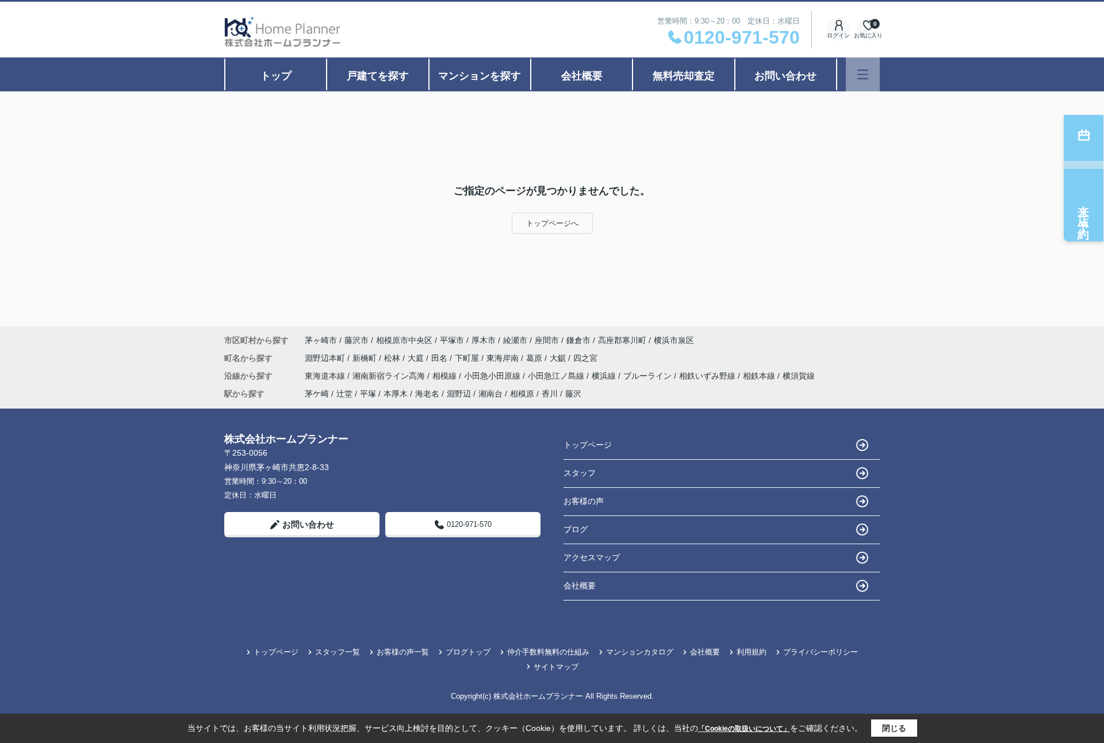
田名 (440, 358)
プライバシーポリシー (820, 652)
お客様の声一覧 (403, 652)
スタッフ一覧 (337, 652)
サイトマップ (556, 667)
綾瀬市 (515, 340)
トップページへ (552, 223)
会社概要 (582, 76)
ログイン (838, 35)
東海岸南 (503, 358)
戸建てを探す (378, 76)
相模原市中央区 (404, 340)
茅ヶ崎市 (321, 340)
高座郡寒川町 (622, 340)
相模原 (522, 393)
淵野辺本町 (326, 358)
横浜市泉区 (674, 340)
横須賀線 (799, 375)
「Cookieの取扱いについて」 (744, 729)
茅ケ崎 (317, 393)
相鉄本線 (760, 375)
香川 (550, 393)
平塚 (368, 393)
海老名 (427, 393)
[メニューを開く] (863, 74)
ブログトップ (468, 652)
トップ (276, 76)
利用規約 (751, 652)
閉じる (894, 728)
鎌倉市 (578, 340)
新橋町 (365, 358)
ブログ (576, 529)
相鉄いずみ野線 (708, 375)
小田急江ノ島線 (557, 375)
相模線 (445, 375)
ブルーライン (648, 375)
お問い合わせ (785, 76)
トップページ (588, 444)
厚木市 (483, 340)
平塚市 (452, 340)
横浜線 (605, 375)
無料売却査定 (684, 76)
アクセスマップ (592, 557)
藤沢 (573, 393)
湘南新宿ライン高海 (389, 375)
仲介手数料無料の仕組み (548, 652)
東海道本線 (326, 375)
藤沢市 (356, 340)
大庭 (417, 358)
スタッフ (580, 473)
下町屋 (468, 358)
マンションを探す (479, 76)
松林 (393, 358)
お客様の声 (584, 501)
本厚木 (396, 393)
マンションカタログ (639, 652)
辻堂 (344, 393)
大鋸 (559, 358)
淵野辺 (459, 393)
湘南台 (490, 393)
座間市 (547, 340)
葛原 (535, 358)
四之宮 (585, 358)
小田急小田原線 (493, 375)
